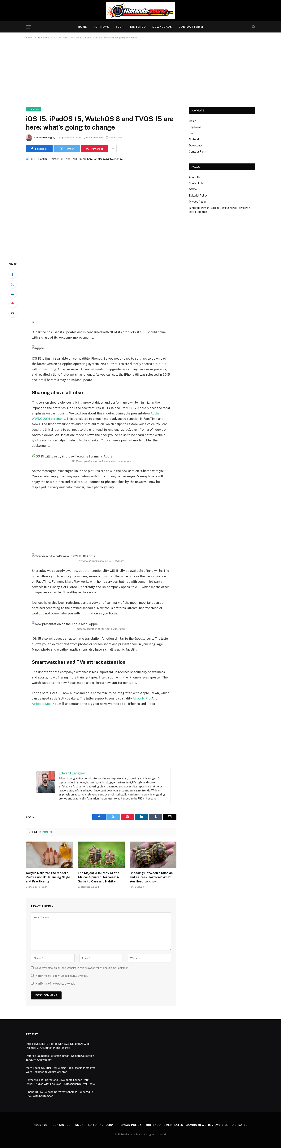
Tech (120, 26)
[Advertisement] (140, 72)
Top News (101, 26)
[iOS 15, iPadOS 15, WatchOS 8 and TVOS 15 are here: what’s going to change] (101, 206)
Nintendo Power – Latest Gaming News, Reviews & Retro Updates (197, 1125)
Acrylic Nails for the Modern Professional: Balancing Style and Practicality (48, 877)
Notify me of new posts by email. (55, 983)
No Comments (95, 137)
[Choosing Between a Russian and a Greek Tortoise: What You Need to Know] (153, 855)
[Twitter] (12, 284)
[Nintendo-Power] (140, 10)
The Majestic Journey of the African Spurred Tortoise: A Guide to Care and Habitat (98, 877)
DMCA (193, 189)
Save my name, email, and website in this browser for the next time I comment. (82, 967)
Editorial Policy (198, 195)
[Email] (12, 313)
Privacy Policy (197, 201)
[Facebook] (12, 274)
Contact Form (191, 26)
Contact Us (196, 183)
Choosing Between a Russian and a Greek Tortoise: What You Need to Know (151, 877)
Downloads (162, 26)
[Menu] (28, 27)
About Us (194, 177)
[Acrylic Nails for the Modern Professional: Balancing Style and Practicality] (49, 855)
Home (82, 26)
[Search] (253, 27)
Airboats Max (41, 704)
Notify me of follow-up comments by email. (61, 975)
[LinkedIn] (12, 294)
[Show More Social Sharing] (113, 148)
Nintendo (138, 26)
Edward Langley (46, 137)
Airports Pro (142, 698)
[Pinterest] (12, 304)
